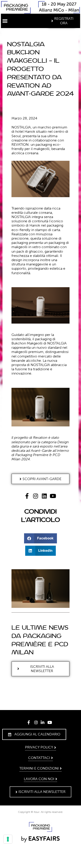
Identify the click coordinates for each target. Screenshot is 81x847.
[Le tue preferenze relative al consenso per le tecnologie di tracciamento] (8, 839)
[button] (5, 21)
